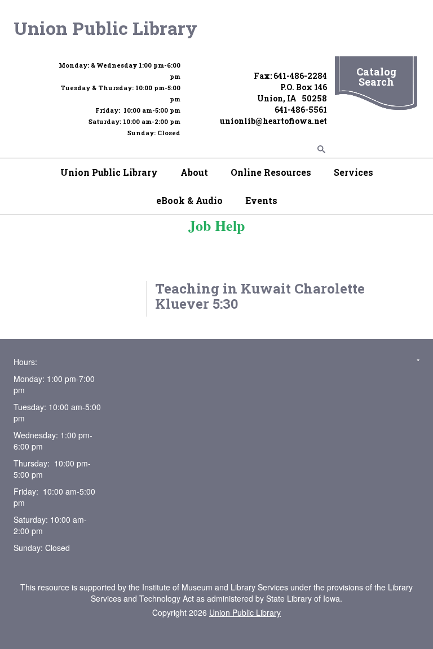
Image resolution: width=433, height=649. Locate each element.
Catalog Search (376, 76)
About (194, 172)
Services (353, 172)
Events (261, 200)
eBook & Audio (189, 200)
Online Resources (271, 172)
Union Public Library (105, 28)
